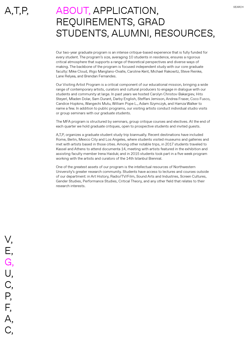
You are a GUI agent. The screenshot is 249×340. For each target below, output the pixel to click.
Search (238, 7)
